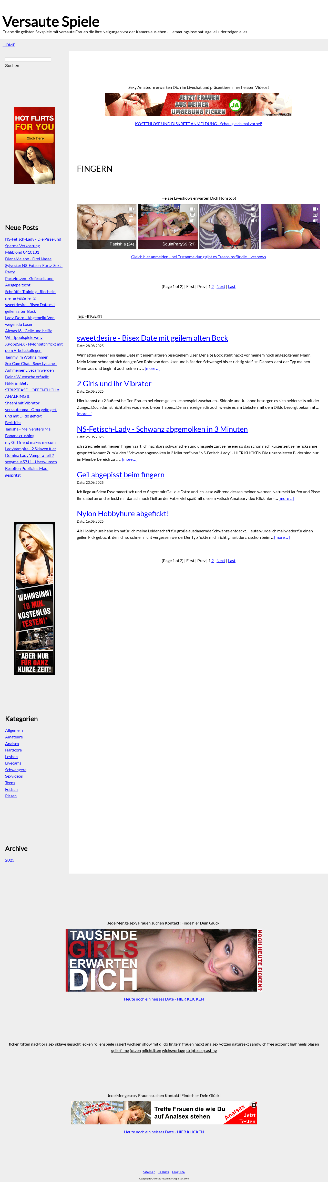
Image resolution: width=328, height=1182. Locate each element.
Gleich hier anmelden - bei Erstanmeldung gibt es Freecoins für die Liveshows (198, 256)
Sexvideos (14, 775)
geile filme (120, 1050)
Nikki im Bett (16, 383)
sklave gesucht (68, 1043)
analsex (211, 1043)
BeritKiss (13, 422)
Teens (10, 782)
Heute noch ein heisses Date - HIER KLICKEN (164, 998)
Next (221, 286)
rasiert (120, 1043)
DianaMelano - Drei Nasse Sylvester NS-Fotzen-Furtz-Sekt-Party (34, 265)
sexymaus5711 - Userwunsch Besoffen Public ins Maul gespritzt (31, 468)
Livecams (13, 762)
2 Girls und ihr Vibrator (114, 383)
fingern (175, 1043)
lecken (87, 1043)
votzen (225, 1043)
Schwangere (15, 769)
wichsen (134, 1043)
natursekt (240, 1043)
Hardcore (13, 749)
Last (231, 286)
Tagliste (163, 1172)
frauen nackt (193, 1043)
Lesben (11, 756)
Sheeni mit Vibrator (22, 402)
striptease (194, 1050)
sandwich (258, 1043)
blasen (313, 1043)
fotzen (135, 1050)
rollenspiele (104, 1043)
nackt (36, 1043)
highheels (298, 1043)
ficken (14, 1043)
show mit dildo (155, 1043)
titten (25, 1043)
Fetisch (11, 789)
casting (210, 1050)
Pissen (11, 795)
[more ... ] (152, 368)
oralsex (48, 1043)
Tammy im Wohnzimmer (26, 356)
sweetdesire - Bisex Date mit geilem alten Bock (152, 338)
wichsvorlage (173, 1050)
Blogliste (178, 1172)
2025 (9, 859)
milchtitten (151, 1050)
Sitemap (149, 1172)
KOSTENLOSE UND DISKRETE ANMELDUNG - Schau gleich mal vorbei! (198, 123)
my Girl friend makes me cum (30, 442)
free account (278, 1043)
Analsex (12, 743)
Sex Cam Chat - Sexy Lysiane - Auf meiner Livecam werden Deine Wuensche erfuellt (31, 370)
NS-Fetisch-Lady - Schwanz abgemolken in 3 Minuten (162, 429)
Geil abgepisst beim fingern (121, 474)
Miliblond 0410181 (22, 252)
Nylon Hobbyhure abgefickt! (123, 513)
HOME (9, 44)
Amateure (14, 736)
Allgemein (14, 730)
